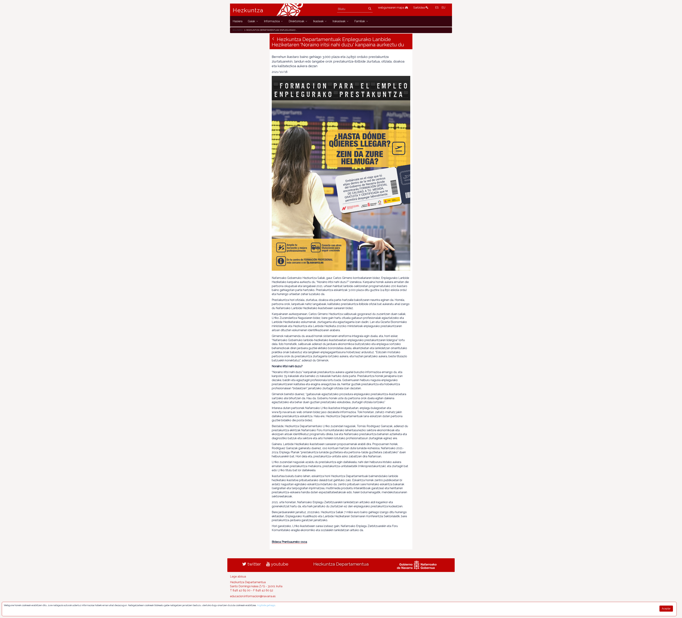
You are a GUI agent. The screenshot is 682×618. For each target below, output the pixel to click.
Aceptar (666, 608)
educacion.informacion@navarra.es (253, 596)
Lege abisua (238, 576)
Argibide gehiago (266, 605)
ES (437, 7)
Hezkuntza (248, 10)
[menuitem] (237, 21)
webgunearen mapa (391, 7)
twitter (253, 564)
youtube (279, 564)
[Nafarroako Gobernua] (417, 564)
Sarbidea (419, 7)
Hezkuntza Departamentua (341, 564)
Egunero (238, 30)
